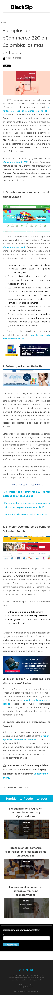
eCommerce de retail (14, 247)
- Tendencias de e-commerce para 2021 (25, 514)
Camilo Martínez (13, 58)
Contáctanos (41, 773)
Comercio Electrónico (18, 787)
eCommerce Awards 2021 (15, 162)
